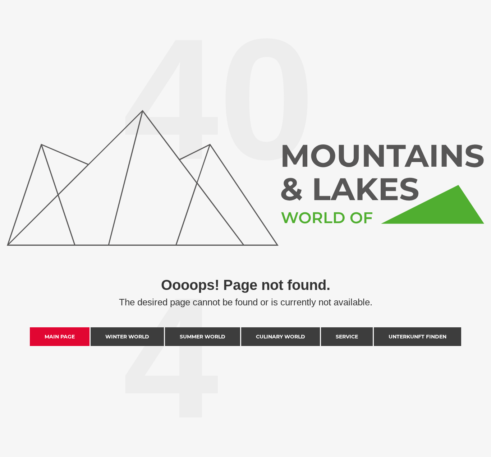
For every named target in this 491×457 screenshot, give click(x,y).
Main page (60, 336)
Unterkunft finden (417, 336)
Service (347, 336)
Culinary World (280, 336)
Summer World (202, 336)
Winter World (127, 336)
